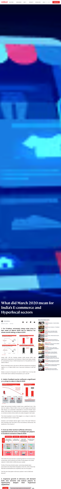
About (24, 2)
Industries (11, 2)
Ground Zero (38, 2)
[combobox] (50, 2)
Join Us (44, 2)
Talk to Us (56, 2)
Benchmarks (18, 2)
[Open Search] (46, 2)
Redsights (31, 2)
